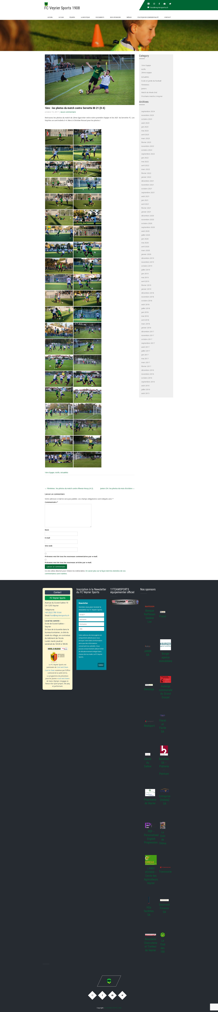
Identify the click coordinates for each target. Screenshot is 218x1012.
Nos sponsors (115, 17)
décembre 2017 (147, 331)
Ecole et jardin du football (151, 81)
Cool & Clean (50, 670)
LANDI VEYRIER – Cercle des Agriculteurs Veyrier (151, 876)
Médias (129, 17)
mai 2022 (145, 161)
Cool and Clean (62, 667)
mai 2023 (145, 130)
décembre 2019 (147, 258)
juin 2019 (145, 273)
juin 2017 (145, 355)
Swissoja (149, 689)
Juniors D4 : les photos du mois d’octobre (117, 488)
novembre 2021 (147, 185)
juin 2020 (145, 239)
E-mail (47, 538)
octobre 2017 (146, 339)
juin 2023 (145, 127)
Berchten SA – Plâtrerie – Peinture (164, 766)
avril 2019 (145, 281)
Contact (167, 17)
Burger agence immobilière (165, 657)
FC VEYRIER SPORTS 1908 (112, 1008)
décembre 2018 (147, 293)
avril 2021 (145, 204)
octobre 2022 (146, 150)
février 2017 (146, 366)
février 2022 (146, 173)
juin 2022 (145, 158)
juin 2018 (145, 312)
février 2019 (146, 285)
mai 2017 (145, 358)
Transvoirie (165, 871)
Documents (100, 17)
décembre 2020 (147, 215)
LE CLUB (61, 17)
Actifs (57, 472)
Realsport (149, 725)
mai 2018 (145, 316)
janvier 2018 (146, 327)
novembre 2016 (147, 374)
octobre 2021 (146, 188)
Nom (47, 530)
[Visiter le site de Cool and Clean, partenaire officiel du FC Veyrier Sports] (57, 654)
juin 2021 (145, 200)
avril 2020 (145, 246)
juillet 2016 (145, 389)
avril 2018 (145, 320)
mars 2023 (145, 138)
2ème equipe (146, 72)
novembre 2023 (147, 115)
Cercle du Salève (147, 762)
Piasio (162, 616)
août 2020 (145, 231)
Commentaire (51, 502)
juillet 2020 (145, 235)
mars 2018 (145, 324)
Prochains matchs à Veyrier (152, 96)
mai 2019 (145, 277)
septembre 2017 (148, 343)
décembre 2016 (147, 370)
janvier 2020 (146, 254)
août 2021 (145, 196)
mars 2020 (145, 250)
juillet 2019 (145, 270)
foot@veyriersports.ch (159, 7)
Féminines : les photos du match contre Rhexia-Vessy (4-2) (69, 488)
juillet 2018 (145, 308)
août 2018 (145, 304)
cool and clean (63, 678)
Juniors (144, 88)
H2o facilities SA (149, 911)
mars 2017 (145, 362)
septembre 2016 (148, 382)
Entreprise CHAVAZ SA (164, 800)
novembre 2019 (147, 262)
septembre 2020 (148, 227)
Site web (48, 546)
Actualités (64, 472)
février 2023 (146, 142)
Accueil (50, 17)
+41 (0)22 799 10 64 (53, 612)
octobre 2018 (146, 300)
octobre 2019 (146, 266)
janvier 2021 (146, 212)
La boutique (85, 17)
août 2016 (145, 385)
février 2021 (146, 208)
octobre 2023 (146, 119)
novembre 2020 (147, 219)
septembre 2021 (148, 192)
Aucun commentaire (68, 112)
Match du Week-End (149, 92)
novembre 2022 (147, 146)
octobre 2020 (146, 223)
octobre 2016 (146, 378)
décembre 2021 (147, 181)
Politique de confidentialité (148, 17)
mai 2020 (145, 242)
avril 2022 (145, 165)
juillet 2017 (145, 351)
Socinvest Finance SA (164, 908)
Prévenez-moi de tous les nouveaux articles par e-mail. (68, 562)
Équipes (72, 17)
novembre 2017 (147, 335)
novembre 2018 (147, 297)
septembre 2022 (148, 154)
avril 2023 (145, 134)
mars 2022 (145, 169)
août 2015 (145, 393)
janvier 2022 (146, 177)
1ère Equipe (49, 472)
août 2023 (145, 123)
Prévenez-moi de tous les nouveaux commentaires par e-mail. (71, 556)
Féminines (145, 84)
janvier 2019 (146, 289)
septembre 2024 (148, 111)
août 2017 (145, 347)
